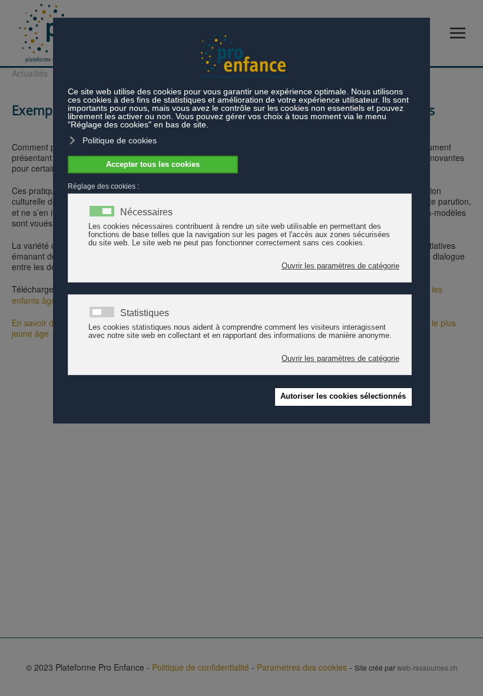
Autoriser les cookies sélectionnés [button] (343, 396)
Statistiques (144, 313)
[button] (460, 33)
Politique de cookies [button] (119, 140)
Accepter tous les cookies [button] (153, 164)
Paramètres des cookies (302, 667)
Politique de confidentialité (200, 667)
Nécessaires (146, 212)
